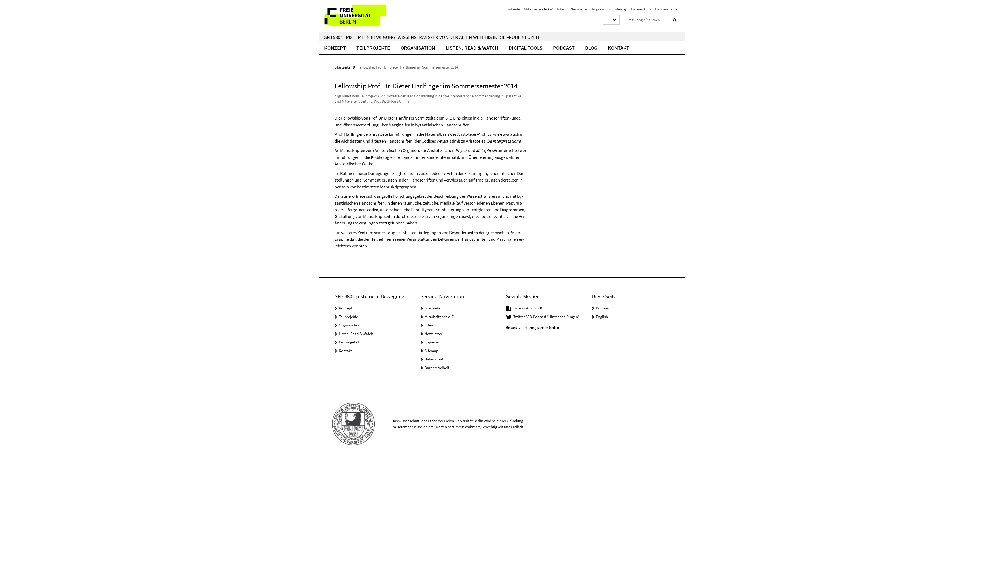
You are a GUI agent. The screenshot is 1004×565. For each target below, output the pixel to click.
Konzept (335, 47)
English (602, 316)
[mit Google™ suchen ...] (675, 20)
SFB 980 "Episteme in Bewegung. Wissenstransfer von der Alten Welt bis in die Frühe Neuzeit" (433, 37)
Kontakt (618, 47)
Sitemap (620, 9)
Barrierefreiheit (667, 9)
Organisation (418, 47)
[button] (611, 20)
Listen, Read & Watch (472, 47)
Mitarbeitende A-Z (538, 9)
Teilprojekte (373, 47)
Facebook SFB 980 (527, 308)
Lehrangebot (349, 342)
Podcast (564, 47)
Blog (591, 47)
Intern (562, 9)
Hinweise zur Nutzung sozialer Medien (532, 327)
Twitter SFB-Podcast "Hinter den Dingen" (546, 316)
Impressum (601, 9)
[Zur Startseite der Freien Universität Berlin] (363, 15)
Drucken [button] (602, 308)
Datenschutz (641, 9)
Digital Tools (526, 47)
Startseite (512, 9)
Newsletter (579, 9)
